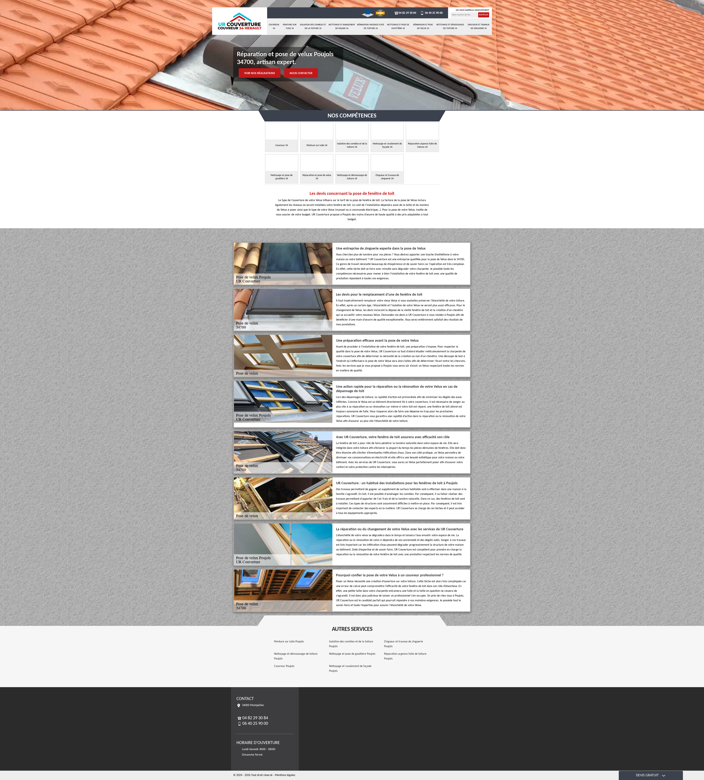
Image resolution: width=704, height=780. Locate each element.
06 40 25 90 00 (433, 13)
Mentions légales (285, 775)
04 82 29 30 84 (407, 13)
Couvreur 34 (274, 27)
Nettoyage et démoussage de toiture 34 (450, 27)
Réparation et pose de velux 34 (423, 27)
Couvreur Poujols (284, 666)
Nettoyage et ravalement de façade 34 (342, 27)
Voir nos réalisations (259, 73)
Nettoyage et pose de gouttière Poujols (352, 653)
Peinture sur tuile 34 (289, 27)
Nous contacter (301, 73)
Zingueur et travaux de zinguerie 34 (478, 27)
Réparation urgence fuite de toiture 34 (370, 27)
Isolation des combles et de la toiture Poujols (351, 644)
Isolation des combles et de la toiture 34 (313, 27)
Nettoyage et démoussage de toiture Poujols (296, 656)
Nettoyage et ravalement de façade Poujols (350, 668)
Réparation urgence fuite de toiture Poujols (405, 656)
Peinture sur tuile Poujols (289, 641)
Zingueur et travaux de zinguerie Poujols (403, 644)
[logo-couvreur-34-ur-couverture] (240, 21)
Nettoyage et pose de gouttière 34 (398, 27)
